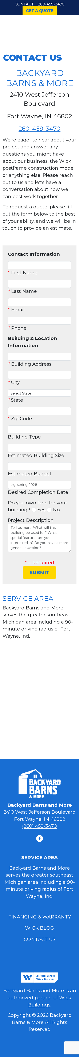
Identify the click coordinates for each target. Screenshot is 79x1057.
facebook (39, 838)
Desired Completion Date (38, 492)
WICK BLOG (39, 928)
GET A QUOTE (39, 10)
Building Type (24, 437)
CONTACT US (39, 939)
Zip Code (20, 418)
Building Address (29, 364)
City (14, 382)
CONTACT (24, 4)
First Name (22, 273)
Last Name (22, 291)
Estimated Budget (30, 474)
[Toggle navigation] (8, 43)
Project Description (31, 520)
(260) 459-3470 (39, 826)
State (15, 400)
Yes (41, 510)
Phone (17, 328)
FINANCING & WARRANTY (39, 917)
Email (16, 309)
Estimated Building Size (36, 455)
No (56, 510)
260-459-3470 (51, 4)
